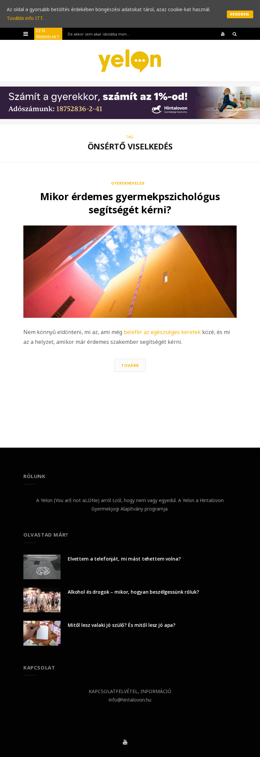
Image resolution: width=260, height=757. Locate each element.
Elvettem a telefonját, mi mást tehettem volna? (124, 558)
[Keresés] (235, 34)
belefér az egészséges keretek (163, 332)
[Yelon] (130, 60)
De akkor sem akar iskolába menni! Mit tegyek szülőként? (101, 34)
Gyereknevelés (128, 183)
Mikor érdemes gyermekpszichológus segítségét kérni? (130, 203)
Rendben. (240, 14)
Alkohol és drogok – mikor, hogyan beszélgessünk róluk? (133, 592)
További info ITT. (25, 18)
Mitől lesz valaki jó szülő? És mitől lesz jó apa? (121, 625)
